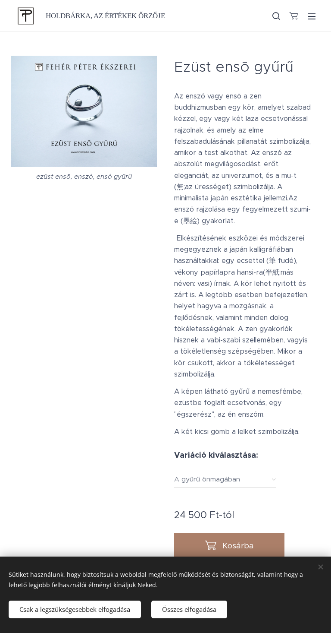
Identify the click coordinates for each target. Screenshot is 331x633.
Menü (311, 16)
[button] (275, 16)
